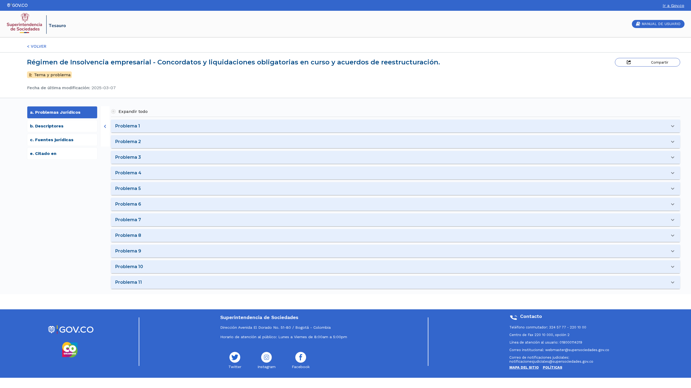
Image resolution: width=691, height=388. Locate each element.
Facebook (301, 367)
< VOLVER (36, 46)
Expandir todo (133, 111)
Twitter (234, 367)
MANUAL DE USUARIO (661, 24)
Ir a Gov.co (673, 5)
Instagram (267, 367)
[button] (395, 126)
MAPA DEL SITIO (524, 367)
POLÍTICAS (552, 367)
